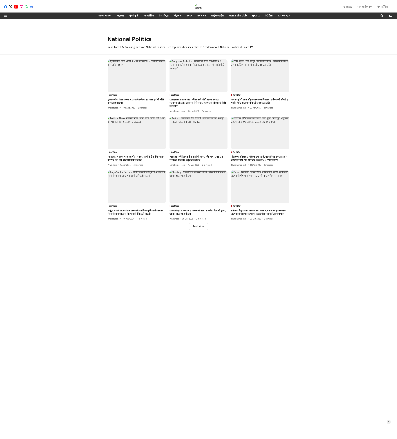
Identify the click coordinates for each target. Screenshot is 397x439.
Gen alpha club (238, 16)
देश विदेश (164, 16)
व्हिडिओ (269, 16)
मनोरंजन (201, 16)
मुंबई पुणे (133, 16)
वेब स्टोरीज (382, 7)
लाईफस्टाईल (217, 16)
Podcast (347, 7)
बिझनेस (178, 16)
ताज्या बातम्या (105, 16)
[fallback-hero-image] (137, 75)
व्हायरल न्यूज (284, 16)
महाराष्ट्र (120, 16)
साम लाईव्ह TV (364, 7)
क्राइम (189, 16)
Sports (256, 16)
